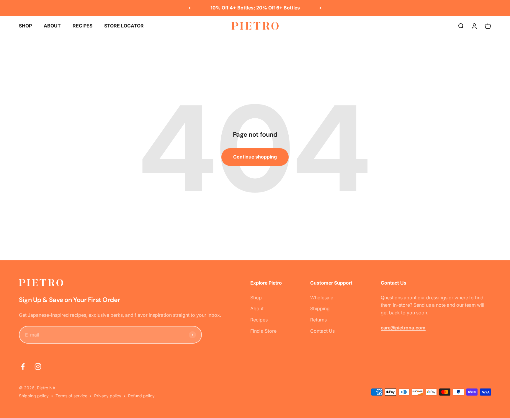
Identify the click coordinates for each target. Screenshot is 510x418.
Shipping (320, 308)
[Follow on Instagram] (38, 366)
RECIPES (82, 26)
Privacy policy (107, 395)
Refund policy (141, 395)
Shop (256, 298)
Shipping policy (34, 395)
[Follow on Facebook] (23, 366)
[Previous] (190, 8)
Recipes (259, 320)
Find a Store (263, 331)
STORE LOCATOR (124, 26)
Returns (318, 320)
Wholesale (321, 298)
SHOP (25, 26)
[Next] (320, 8)
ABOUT (52, 26)
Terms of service (71, 395)
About (257, 308)
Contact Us (322, 331)
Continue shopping (255, 157)
